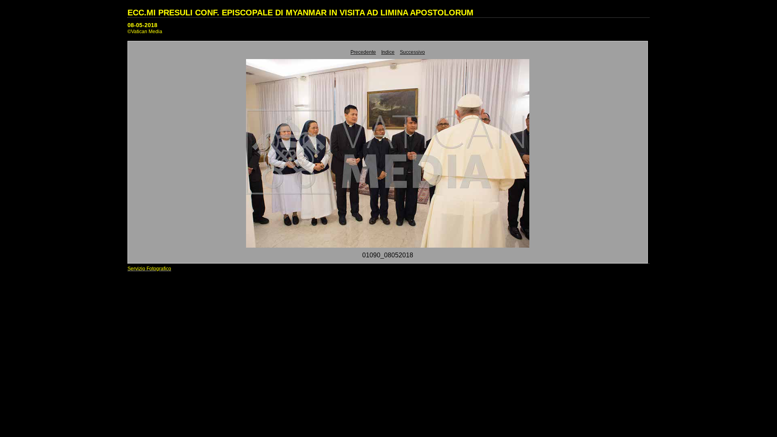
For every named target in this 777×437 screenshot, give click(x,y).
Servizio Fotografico (149, 269)
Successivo (412, 52)
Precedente (363, 52)
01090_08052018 (387, 255)
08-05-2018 (142, 25)
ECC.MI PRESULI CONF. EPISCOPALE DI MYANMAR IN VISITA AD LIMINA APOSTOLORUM (300, 12)
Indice (388, 52)
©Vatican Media (144, 31)
